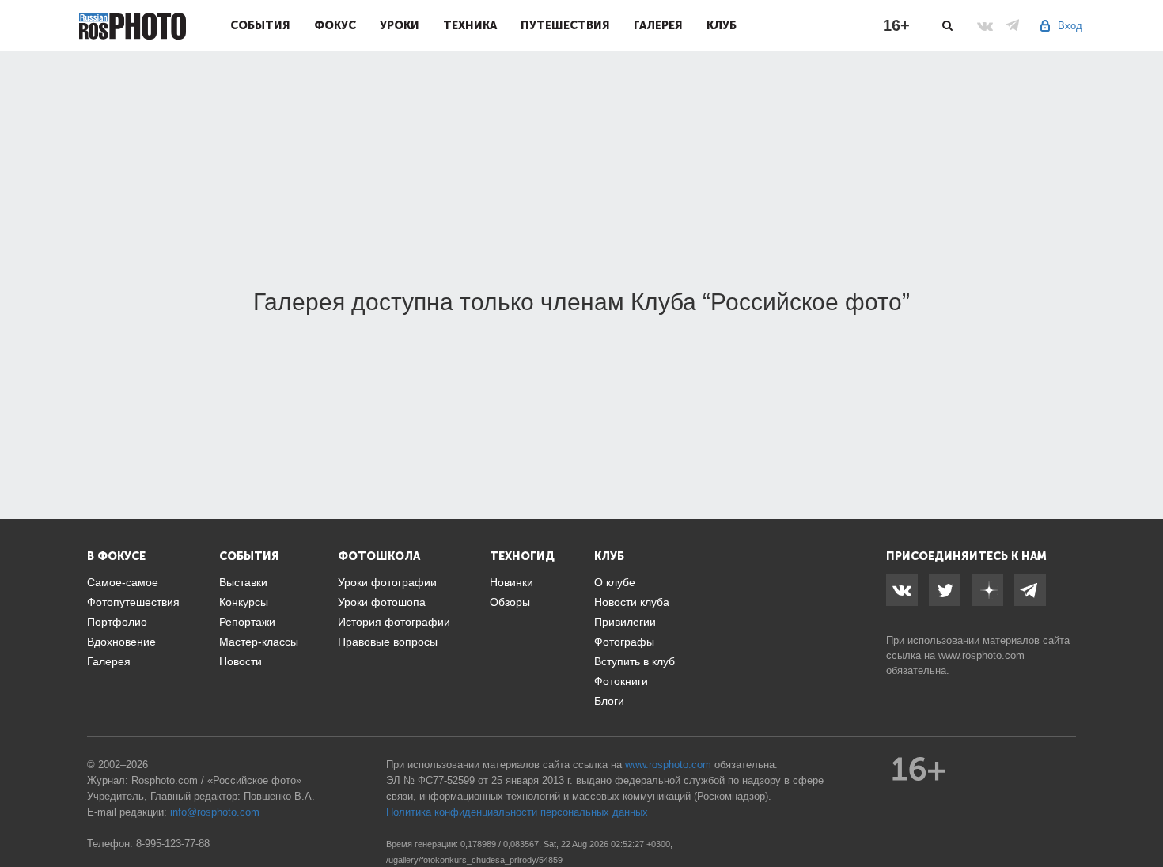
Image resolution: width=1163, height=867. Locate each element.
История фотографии (394, 621)
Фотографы (624, 641)
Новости (240, 661)
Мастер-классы (258, 641)
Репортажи (247, 621)
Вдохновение (121, 641)
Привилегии (625, 621)
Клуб (722, 25)
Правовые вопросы (388, 641)
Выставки (243, 582)
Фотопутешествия (133, 602)
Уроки (399, 25)
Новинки (511, 582)
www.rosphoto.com (981, 655)
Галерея (658, 25)
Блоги (609, 701)
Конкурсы (243, 602)
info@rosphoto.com (214, 812)
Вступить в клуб (634, 661)
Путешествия (565, 25)
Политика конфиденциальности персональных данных (517, 812)
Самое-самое (122, 582)
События (260, 25)
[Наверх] (1142, 814)
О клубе (614, 582)
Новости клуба (631, 602)
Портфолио (117, 621)
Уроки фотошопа (382, 602)
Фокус (335, 25)
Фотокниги (621, 681)
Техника (470, 25)
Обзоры (510, 602)
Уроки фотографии (387, 582)
